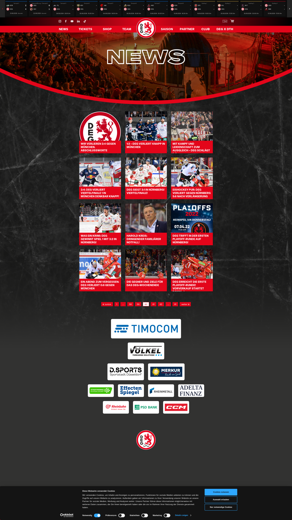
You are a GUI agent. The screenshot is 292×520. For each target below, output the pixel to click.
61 (153, 304)
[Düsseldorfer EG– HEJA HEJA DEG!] (146, 37)
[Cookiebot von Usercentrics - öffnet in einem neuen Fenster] (67, 515)
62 (161, 304)
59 (138, 304)
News (63, 29)
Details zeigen (181, 515)
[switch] (121, 515)
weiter (184, 304)
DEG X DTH (224, 29)
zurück (108, 304)
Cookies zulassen (221, 492)
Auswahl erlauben (221, 500)
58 (130, 304)
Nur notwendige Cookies (221, 507)
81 (175, 304)
